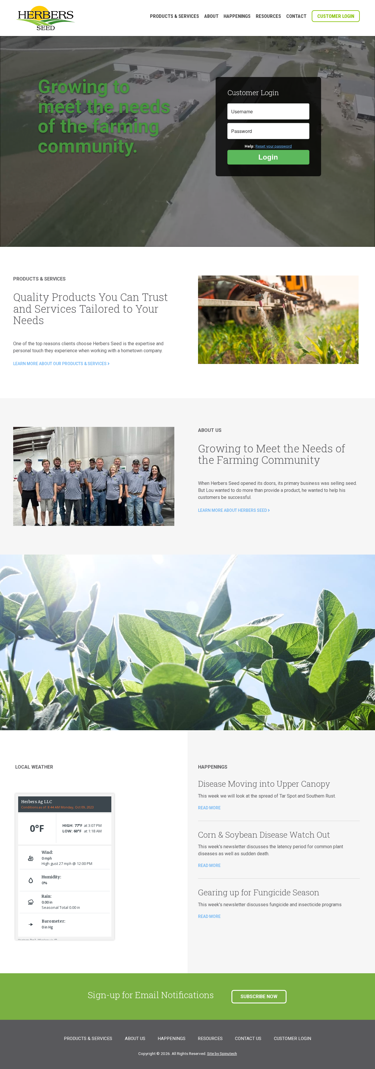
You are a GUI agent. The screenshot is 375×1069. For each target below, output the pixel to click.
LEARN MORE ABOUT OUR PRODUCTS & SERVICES (60, 363)
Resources (268, 16)
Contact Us (248, 1038)
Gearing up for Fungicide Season (258, 893)
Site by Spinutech (222, 1053)
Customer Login (335, 16)
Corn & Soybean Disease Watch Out (264, 835)
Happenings (237, 16)
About (211, 16)
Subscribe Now (259, 996)
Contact (296, 16)
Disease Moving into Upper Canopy (264, 784)
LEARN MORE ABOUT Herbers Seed (233, 510)
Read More (209, 807)
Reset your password (273, 146)
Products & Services (174, 16)
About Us (135, 1038)
